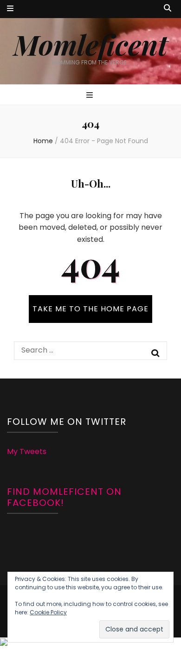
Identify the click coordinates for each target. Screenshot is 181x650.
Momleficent (90, 44)
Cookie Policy (48, 612)
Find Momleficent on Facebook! (64, 497)
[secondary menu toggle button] (10, 9)
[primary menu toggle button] (90, 95)
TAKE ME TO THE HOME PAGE (90, 308)
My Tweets (26, 451)
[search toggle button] (167, 8)
